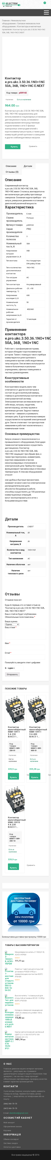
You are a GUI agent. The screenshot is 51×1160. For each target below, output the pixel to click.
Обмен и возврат (11, 1139)
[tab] (11, 166)
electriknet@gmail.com (18, 1113)
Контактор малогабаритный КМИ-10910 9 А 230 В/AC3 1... (17, 822)
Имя (7, 643)
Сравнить (33, 146)
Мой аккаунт (9, 1122)
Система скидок (11, 1143)
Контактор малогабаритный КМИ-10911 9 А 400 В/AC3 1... (38, 732)
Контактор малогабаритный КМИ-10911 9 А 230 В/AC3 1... (17, 732)
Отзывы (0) (12, 172)
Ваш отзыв (10, 627)
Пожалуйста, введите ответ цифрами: (23, 662)
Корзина (7, 1130)
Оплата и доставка (12, 1147)
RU (3, 3)
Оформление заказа (13, 1126)
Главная (6, 20)
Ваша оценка (11, 621)
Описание (11, 166)
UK (6, 3)
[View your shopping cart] (42, 5)
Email (8, 653)
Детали (28, 166)
